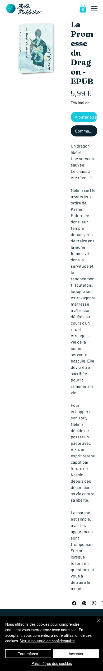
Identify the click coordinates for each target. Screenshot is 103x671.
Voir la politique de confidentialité (47, 640)
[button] (83, 8)
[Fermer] (95, 623)
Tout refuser (28, 653)
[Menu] (94, 8)
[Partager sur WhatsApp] (94, 603)
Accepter (76, 653)
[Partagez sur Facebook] (74, 603)
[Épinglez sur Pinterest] (84, 603)
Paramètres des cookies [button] (51, 663)
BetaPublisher (29, 10)
